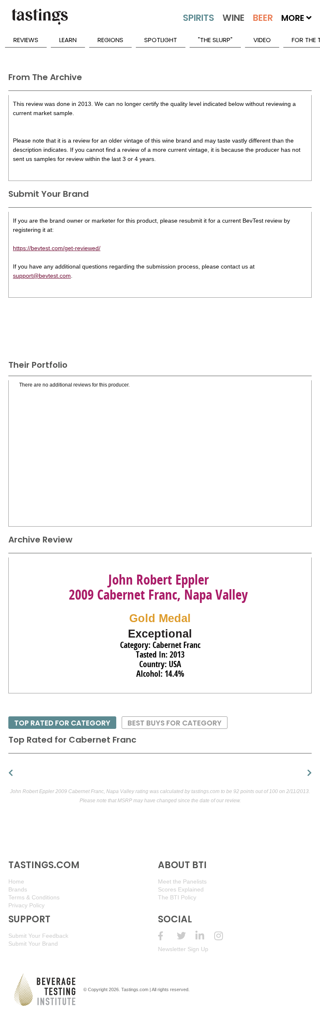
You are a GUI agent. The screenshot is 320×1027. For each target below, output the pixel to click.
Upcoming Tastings (223, 935)
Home (16, 881)
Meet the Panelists (182, 881)
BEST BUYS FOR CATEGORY (175, 723)
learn (68, 39)
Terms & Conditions (34, 897)
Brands (17, 889)
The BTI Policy (177, 897)
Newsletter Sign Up (183, 949)
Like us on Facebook (167, 935)
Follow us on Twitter (186, 935)
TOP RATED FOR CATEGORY (62, 723)
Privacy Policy (26, 905)
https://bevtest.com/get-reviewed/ (56, 248)
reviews (25, 39)
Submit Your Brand (33, 943)
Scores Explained (181, 889)
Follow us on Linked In (204, 935)
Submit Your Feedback (38, 935)
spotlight (160, 39)
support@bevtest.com (42, 275)
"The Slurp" (215, 39)
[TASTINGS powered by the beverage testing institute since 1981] (39, 20)
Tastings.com (134, 989)
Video (262, 39)
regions (110, 39)
